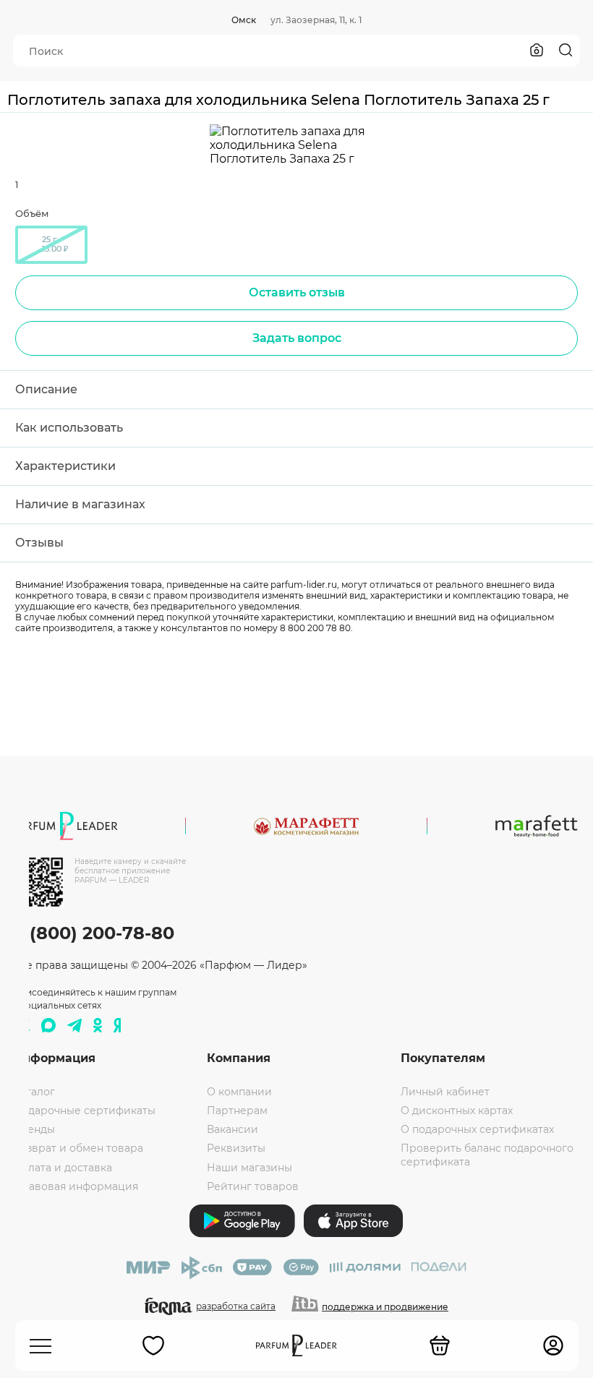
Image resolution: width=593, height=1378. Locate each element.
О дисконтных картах (457, 1110)
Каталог (34, 1091)
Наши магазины (249, 1167)
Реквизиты (236, 1148)
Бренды (34, 1129)
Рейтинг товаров (253, 1186)
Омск (243, 19)
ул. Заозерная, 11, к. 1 (316, 19)
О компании (239, 1091)
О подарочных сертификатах (477, 1129)
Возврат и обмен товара (78, 1148)
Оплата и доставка (62, 1167)
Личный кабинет (445, 1091)
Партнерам (237, 1110)
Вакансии (232, 1129)
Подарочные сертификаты (84, 1110)
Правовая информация (75, 1186)
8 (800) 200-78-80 (93, 933)
